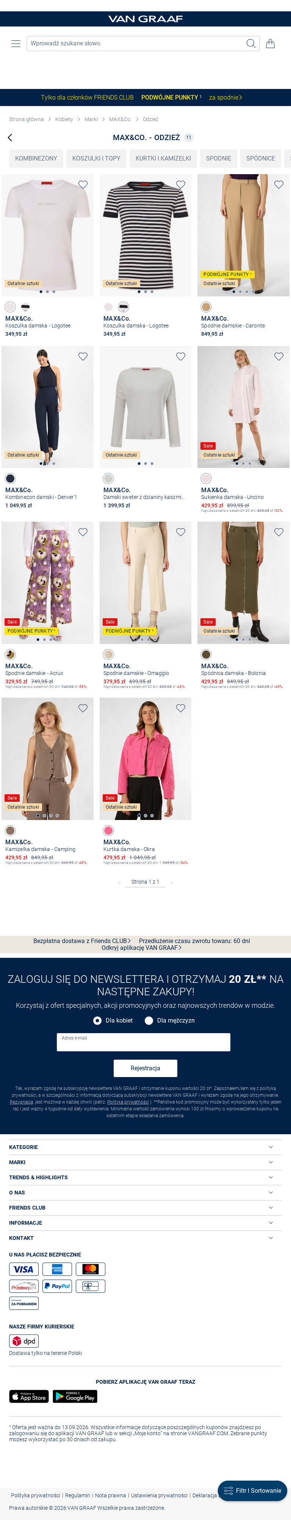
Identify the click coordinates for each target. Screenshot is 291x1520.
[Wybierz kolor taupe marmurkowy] (10, 830)
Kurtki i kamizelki (163, 158)
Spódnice (260, 158)
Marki (91, 119)
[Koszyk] (270, 43)
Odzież (150, 119)
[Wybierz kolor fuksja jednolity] (108, 830)
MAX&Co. (120, 119)
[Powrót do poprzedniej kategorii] (10, 137)
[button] (15, 43)
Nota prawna (110, 1495)
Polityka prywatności (128, 1102)
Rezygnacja (21, 1102)
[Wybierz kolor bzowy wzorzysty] (10, 654)
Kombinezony (36, 158)
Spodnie (218, 158)
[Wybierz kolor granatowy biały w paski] (25, 307)
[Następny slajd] (88, 228)
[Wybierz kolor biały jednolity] (10, 307)
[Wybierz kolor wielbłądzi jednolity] (206, 307)
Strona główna (26, 119)
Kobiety (64, 119)
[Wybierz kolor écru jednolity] (108, 478)
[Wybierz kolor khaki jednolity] (206, 654)
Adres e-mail (74, 1038)
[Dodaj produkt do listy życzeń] (83, 184)
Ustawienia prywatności (159, 1495)
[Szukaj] (251, 43)
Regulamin (77, 1495)
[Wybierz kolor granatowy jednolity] (10, 478)
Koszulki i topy (96, 158)
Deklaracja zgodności (217, 1495)
